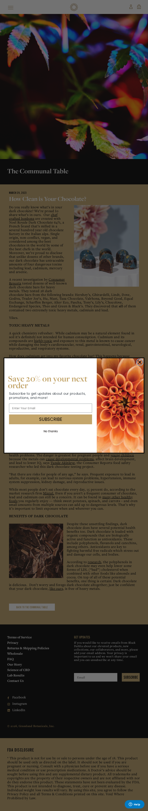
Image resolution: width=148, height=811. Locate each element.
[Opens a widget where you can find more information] (134, 804)
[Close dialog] (140, 362)
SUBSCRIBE (50, 419)
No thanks (50, 431)
